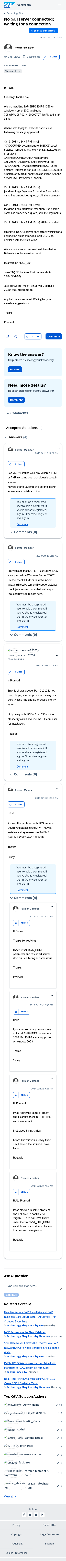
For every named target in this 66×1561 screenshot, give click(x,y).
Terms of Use (49, 1525)
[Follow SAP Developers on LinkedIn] (42, 1514)
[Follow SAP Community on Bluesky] (30, 1514)
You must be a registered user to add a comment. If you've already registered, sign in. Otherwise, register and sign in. (32, 510)
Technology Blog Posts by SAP (25, 1325)
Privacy (16, 1525)
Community (24, 5)
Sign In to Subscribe (43, 30)
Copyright (16, 1534)
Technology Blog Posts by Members (28, 1336)
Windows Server (12, 71)
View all (8, 1496)
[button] (45, 57)
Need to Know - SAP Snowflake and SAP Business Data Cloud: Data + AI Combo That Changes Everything (30, 1317)
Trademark (16, 1543)
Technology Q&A (15, 13)
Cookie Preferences (16, 1553)
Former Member (24, 47)
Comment (53, 336)
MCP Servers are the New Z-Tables (25, 1332)
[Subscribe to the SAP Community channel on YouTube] (36, 1514)
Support (49, 1543)
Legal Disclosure (49, 1534)
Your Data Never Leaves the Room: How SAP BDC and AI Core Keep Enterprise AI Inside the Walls (31, 1348)
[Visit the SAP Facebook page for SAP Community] (24, 1514)
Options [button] (59, 31)
